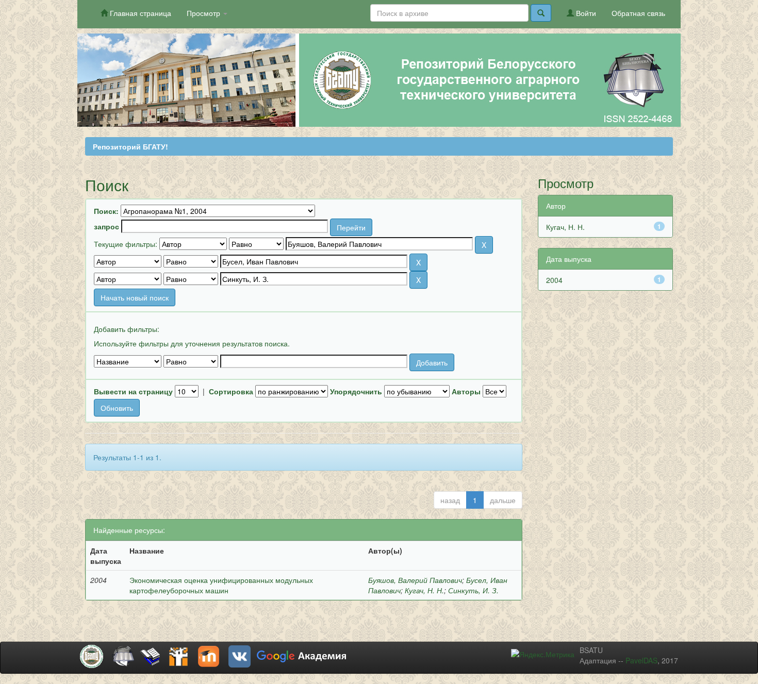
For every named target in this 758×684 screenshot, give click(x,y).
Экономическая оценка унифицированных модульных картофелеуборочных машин (221, 585)
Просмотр (204, 13)
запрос (106, 226)
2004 (554, 280)
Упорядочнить (356, 391)
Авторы (466, 391)
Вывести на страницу (133, 391)
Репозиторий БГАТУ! (130, 146)
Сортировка (231, 391)
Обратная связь (638, 13)
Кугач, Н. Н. (424, 590)
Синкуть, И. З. (473, 590)
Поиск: (106, 211)
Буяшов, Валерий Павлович (415, 580)
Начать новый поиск (135, 297)
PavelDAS (641, 660)
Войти (585, 13)
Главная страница (139, 13)
